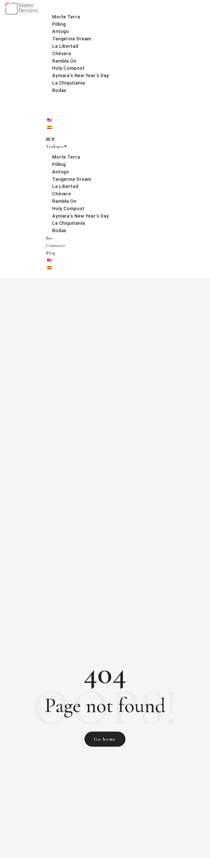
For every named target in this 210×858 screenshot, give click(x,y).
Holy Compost (68, 68)
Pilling (59, 24)
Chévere (61, 53)
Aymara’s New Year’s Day (80, 75)
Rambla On (64, 61)
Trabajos (55, 6)
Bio (49, 98)
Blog (50, 112)
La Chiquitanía (68, 83)
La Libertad (65, 46)
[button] (126, 139)
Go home (105, 739)
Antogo (60, 31)
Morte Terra (66, 16)
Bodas (59, 90)
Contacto (55, 105)
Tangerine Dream (71, 38)
